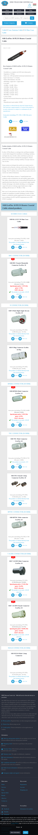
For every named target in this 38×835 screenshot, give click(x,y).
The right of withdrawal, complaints (16, 754)
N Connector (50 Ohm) (19, 305)
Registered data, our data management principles (19, 721)
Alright (25, 832)
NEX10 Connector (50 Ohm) (19, 648)
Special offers (5, 792)
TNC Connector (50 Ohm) (19, 433)
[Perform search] (32, 18)
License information (17, 773)
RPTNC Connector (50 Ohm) (19, 512)
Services (19, 10)
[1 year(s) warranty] (13, 127)
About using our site (10, 724)
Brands (7, 13)
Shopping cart (24, 790)
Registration (23, 784)
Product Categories (9, 23)
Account (22, 787)
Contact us (31, 13)
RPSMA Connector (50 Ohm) (19, 384)
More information (15, 832)
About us (19, 13)
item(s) (30, 23)
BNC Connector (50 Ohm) (19, 255)
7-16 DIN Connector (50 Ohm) (19, 554)
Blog (30, 10)
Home (7, 10)
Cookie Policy (15, 823)
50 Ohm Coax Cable (19, 214)
